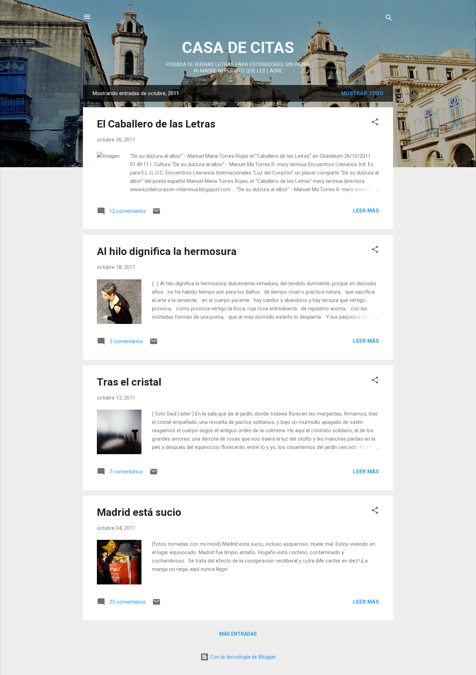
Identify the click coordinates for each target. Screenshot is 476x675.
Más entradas (238, 634)
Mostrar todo (362, 93)
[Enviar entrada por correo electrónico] (156, 213)
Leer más (366, 211)
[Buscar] (389, 19)
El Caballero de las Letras (156, 124)
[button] (375, 123)
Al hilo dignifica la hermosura (167, 251)
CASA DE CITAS (238, 47)
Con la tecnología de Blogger (242, 657)
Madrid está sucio (139, 512)
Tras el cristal (129, 382)
